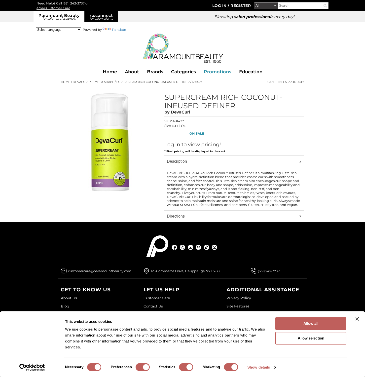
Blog (65, 306)
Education (250, 72)
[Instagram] (183, 247)
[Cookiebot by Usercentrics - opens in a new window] (32, 367)
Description (177, 161)
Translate (119, 30)
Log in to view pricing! (192, 144)
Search (325, 5)
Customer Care (157, 298)
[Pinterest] (198, 247)
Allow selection (311, 338)
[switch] (143, 367)
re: (101, 16)
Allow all (310, 323)
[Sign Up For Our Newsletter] (214, 247)
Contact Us (153, 306)
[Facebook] (175, 247)
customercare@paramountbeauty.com (99, 271)
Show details (258, 367)
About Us (69, 298)
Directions (176, 216)
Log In (220, 5)
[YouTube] (190, 247)
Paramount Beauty (58, 16)
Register (240, 5)
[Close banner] (357, 319)
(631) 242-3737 (74, 3)
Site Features (237, 306)
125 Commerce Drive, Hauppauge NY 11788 (185, 271)
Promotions (217, 72)
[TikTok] (206, 247)
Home (110, 72)
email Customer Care (53, 8)
